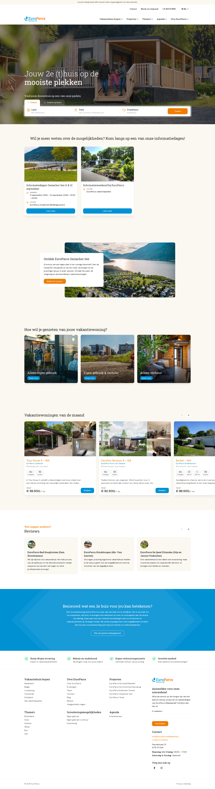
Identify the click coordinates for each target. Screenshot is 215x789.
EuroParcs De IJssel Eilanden (122, 683)
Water (27, 726)
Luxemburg (29, 690)
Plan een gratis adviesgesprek (107, 633)
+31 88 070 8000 (169, 9)
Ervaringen (72, 687)
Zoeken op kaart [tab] (54, 102)
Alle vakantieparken (33, 701)
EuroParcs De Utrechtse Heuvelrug (125, 687)
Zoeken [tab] (33, 102)
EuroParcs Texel (116, 697)
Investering (72, 723)
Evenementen (115, 716)
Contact (133, 9)
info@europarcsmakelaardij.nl (165, 736)
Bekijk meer (33, 378)
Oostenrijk (29, 694)
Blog (69, 697)
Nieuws (70, 701)
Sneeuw (27, 723)
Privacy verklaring (184, 784)
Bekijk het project (55, 281)
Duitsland (28, 697)
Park (81, 109)
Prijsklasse (132, 109)
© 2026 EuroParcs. (32, 784)
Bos (26, 730)
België (27, 687)
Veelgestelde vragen (76, 704)
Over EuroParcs (74, 683)
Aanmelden (160, 723)
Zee (26, 733)
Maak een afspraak (149, 9)
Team (69, 690)
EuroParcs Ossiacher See (120, 694)
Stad (26, 720)
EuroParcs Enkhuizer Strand (122, 690)
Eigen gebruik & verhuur (77, 720)
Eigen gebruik (73, 716)
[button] (182, 415)
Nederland (29, 683)
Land (33, 109)
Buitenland (29, 716)
